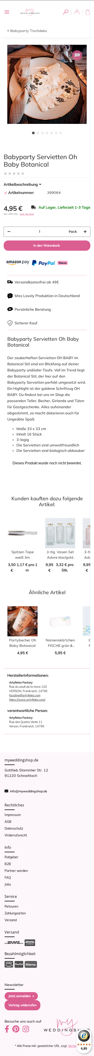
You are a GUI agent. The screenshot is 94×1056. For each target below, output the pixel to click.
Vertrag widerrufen (22, 1005)
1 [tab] (33, 133)
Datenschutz (14, 828)
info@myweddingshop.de (28, 791)
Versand (11, 920)
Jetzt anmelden (19, 996)
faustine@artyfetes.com (24, 695)
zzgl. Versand (27, 214)
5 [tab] (51, 133)
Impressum (13, 815)
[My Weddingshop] (30, 12)
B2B (8, 864)
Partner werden (16, 871)
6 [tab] (56, 133)
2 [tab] (38, 133)
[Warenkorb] (88, 12)
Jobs (8, 884)
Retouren (11, 906)
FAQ (8, 878)
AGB (8, 822)
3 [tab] (42, 133)
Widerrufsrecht (16, 835)
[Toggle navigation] (7, 12)
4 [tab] (47, 133)
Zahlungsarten (15, 913)
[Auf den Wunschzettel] (77, 55)
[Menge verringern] (9, 232)
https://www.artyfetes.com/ (27, 699)
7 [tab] (60, 133)
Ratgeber (11, 857)
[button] (65, 12)
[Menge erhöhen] (85, 232)
